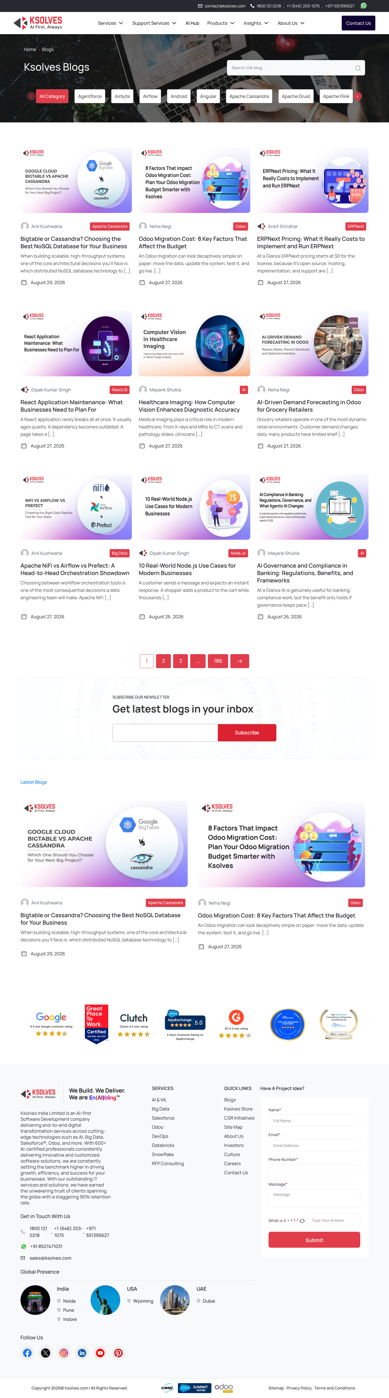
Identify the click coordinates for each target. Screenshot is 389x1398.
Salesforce (163, 1118)
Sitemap (276, 1388)
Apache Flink (336, 96)
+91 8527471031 (46, 1246)
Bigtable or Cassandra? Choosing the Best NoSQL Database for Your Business (74, 242)
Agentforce (90, 96)
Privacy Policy (299, 1388)
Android (179, 96)
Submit (315, 1240)
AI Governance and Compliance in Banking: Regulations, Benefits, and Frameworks (305, 573)
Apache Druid (296, 96)
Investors (233, 1145)
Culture (232, 1154)
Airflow (150, 96)
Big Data (160, 1109)
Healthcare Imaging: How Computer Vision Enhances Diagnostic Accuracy (189, 406)
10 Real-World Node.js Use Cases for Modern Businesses (187, 569)
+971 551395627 (339, 6)
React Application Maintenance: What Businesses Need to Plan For (72, 406)
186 (218, 661)
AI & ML (159, 1100)
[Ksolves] (38, 23)
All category (52, 96)
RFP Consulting (168, 1163)
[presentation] (31, 96)
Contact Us (358, 23)
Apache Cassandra (249, 96)
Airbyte (122, 96)
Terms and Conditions (334, 1388)
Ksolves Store (238, 1109)
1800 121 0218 (269, 6)
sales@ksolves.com (50, 1258)
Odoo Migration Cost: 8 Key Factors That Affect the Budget (193, 242)
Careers (232, 1163)
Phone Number (283, 1159)
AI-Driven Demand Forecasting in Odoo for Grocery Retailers (309, 406)
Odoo (157, 1127)
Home (30, 49)
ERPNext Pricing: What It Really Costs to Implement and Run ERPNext (311, 242)
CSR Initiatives (239, 1118)
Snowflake (163, 1154)
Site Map (233, 1127)
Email (274, 1135)
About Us (233, 1136)
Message (278, 1184)
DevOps (160, 1136)
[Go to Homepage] (27, 1353)
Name (275, 1110)
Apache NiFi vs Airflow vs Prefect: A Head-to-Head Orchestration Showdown (75, 569)
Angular (208, 96)
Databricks (163, 1145)
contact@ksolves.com (225, 6)
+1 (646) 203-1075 (303, 6)
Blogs (230, 1100)
